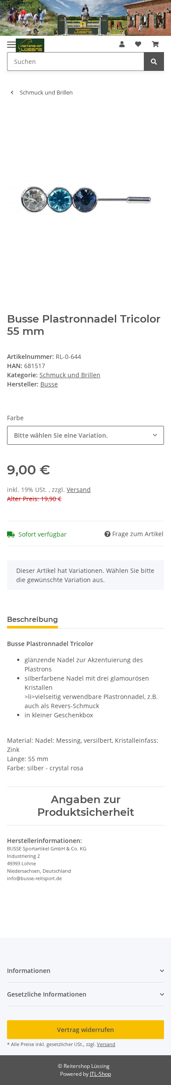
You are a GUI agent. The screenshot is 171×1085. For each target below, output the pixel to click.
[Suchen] (154, 61)
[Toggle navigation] (11, 41)
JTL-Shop (100, 1074)
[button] (122, 44)
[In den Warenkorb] (14, 116)
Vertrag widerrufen (85, 1029)
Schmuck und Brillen (69, 375)
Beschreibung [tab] (32, 619)
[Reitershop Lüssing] (30, 46)
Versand (79, 489)
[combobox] (85, 435)
